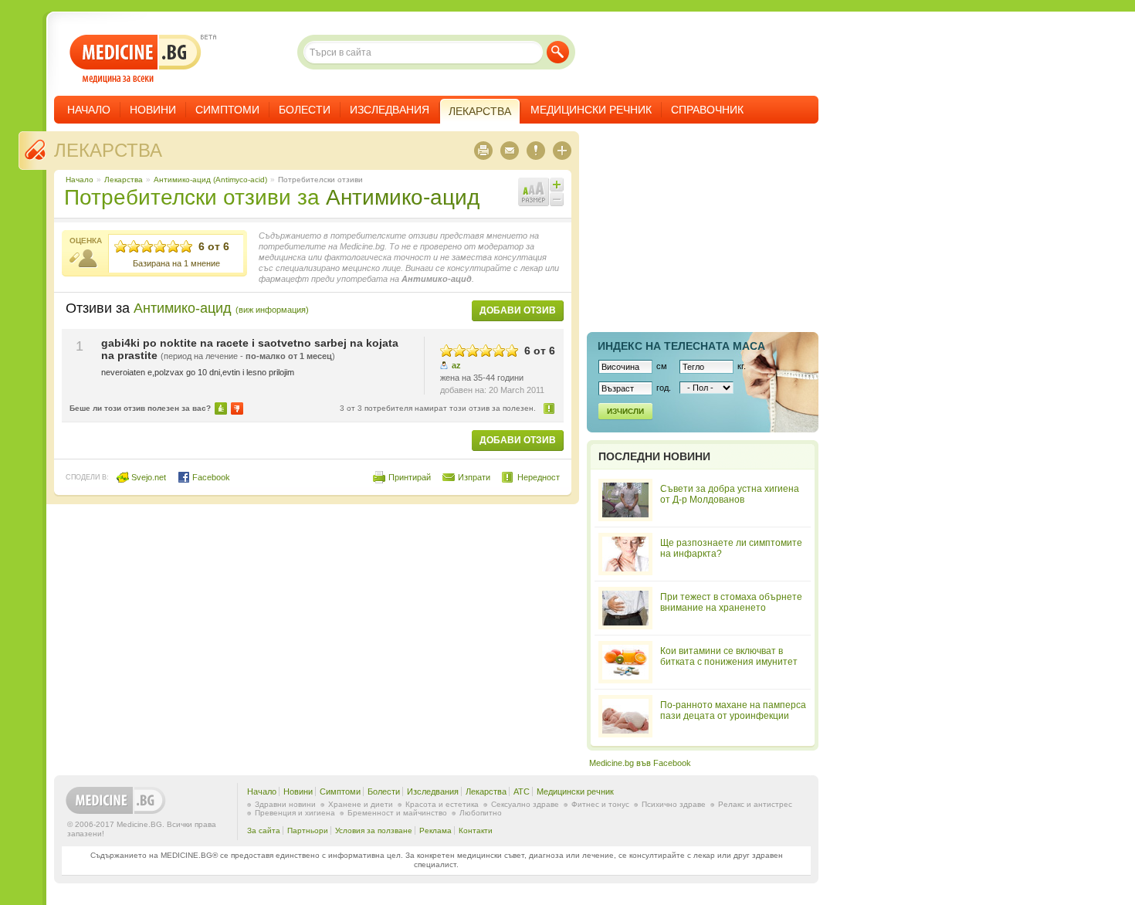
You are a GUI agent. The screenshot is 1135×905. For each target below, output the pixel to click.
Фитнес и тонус (600, 804)
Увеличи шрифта (557, 185)
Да (221, 408)
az (456, 365)
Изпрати (474, 477)
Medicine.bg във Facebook (640, 763)
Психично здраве (674, 804)
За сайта (263, 830)
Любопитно (480, 812)
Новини (153, 109)
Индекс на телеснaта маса (681, 346)
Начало (88, 109)
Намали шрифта (557, 199)
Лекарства (108, 150)
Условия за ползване (373, 830)
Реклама (435, 830)
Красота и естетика (442, 804)
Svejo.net (147, 477)
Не (237, 408)
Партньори (307, 830)
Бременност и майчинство (397, 812)
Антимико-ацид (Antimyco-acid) (210, 179)
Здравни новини (285, 804)
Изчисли (625, 411)
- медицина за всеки (135, 59)
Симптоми (227, 109)
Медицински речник (591, 109)
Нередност (550, 408)
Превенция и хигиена (295, 812)
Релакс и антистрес (755, 804)
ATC (521, 791)
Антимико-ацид (402, 197)
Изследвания (389, 109)
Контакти (476, 830)
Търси (558, 52)
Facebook (210, 477)
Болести (304, 109)
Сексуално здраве (525, 804)
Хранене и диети (360, 804)
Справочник (707, 109)
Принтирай (409, 477)
